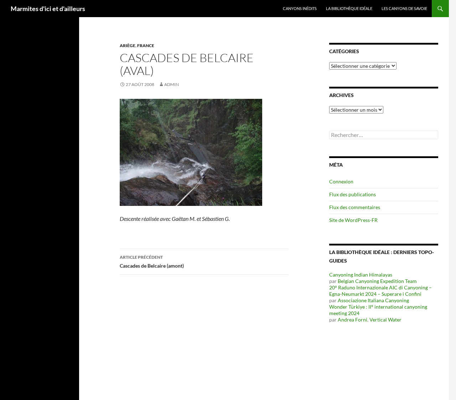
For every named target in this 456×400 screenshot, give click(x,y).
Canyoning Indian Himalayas (360, 275)
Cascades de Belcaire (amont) (152, 261)
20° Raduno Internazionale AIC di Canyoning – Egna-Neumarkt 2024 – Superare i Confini (380, 290)
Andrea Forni (352, 320)
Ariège (127, 45)
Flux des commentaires (354, 207)
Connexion (341, 181)
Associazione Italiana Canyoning (373, 300)
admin (171, 84)
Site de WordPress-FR (353, 220)
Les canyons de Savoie (404, 8)
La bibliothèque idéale (349, 8)
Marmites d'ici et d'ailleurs (48, 8)
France (145, 45)
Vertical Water (385, 320)
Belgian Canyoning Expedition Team (377, 281)
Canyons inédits (300, 8)
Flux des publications (352, 194)
